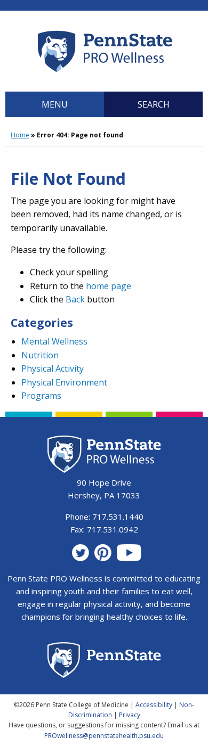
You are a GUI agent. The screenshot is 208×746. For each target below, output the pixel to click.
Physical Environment (64, 382)
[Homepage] (104, 72)
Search (154, 104)
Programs (41, 395)
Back (75, 299)
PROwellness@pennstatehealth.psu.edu (104, 735)
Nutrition (40, 355)
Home (20, 135)
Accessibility (153, 704)
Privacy (129, 714)
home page (108, 286)
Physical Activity (52, 368)
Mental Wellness (54, 341)
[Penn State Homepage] (104, 661)
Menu (55, 104)
